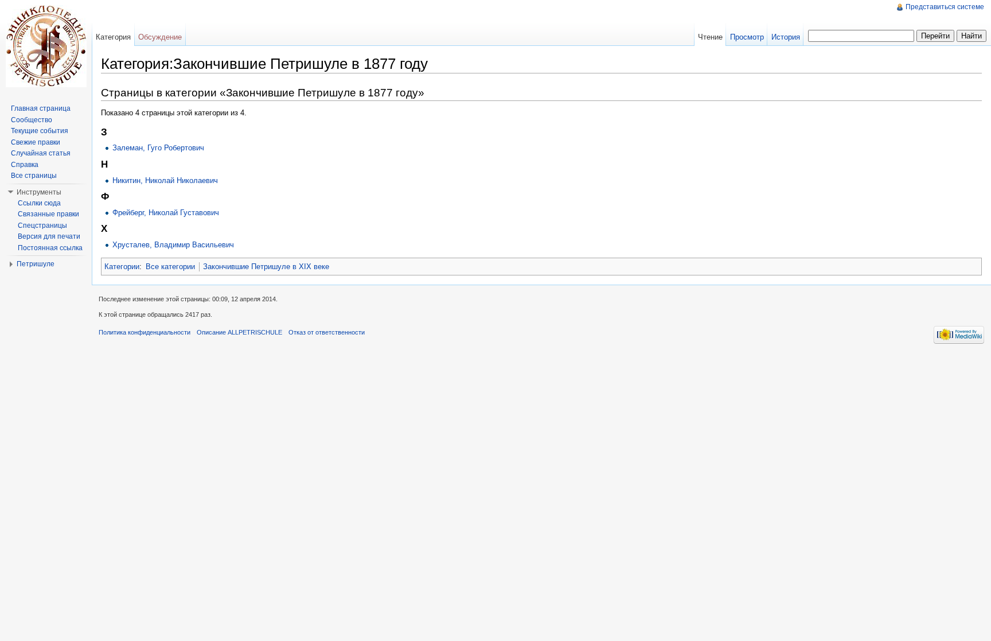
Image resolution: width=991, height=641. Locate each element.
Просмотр (747, 37)
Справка (24, 165)
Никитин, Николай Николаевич (165, 180)
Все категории (170, 266)
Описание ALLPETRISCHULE (239, 332)
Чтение (710, 37)
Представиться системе (945, 7)
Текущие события (39, 131)
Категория (113, 37)
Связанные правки (48, 214)
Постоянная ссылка (50, 248)
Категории (121, 266)
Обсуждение (160, 37)
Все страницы (34, 176)
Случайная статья (41, 153)
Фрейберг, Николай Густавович (165, 212)
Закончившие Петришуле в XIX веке (266, 266)
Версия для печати (49, 236)
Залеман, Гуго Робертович (158, 147)
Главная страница (41, 108)
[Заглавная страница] (46, 46)
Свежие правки (35, 142)
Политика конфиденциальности (144, 332)
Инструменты (39, 192)
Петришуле (35, 264)
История (785, 37)
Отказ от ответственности (326, 332)
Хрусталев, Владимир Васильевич (173, 244)
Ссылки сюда (39, 203)
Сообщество (31, 120)
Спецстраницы (42, 226)
